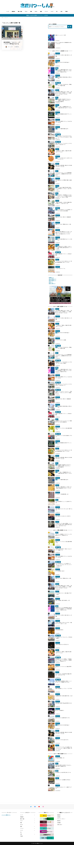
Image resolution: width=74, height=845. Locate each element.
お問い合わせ (59, 824)
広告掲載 (58, 822)
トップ (7, 11)
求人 (57, 11)
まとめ (36, 11)
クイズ (52, 11)
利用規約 (58, 816)
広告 (61, 11)
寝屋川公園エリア (52, 283)
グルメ (26, 11)
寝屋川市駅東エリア (52, 280)
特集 (31, 11)
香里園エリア (51, 277)
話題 (41, 11)
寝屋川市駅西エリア (52, 279)
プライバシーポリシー (61, 818)
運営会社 (58, 820)
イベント (46, 11)
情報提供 (13, 11)
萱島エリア (51, 282)
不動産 (66, 11)
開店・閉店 (20, 11)
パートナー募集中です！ (6, 815)
